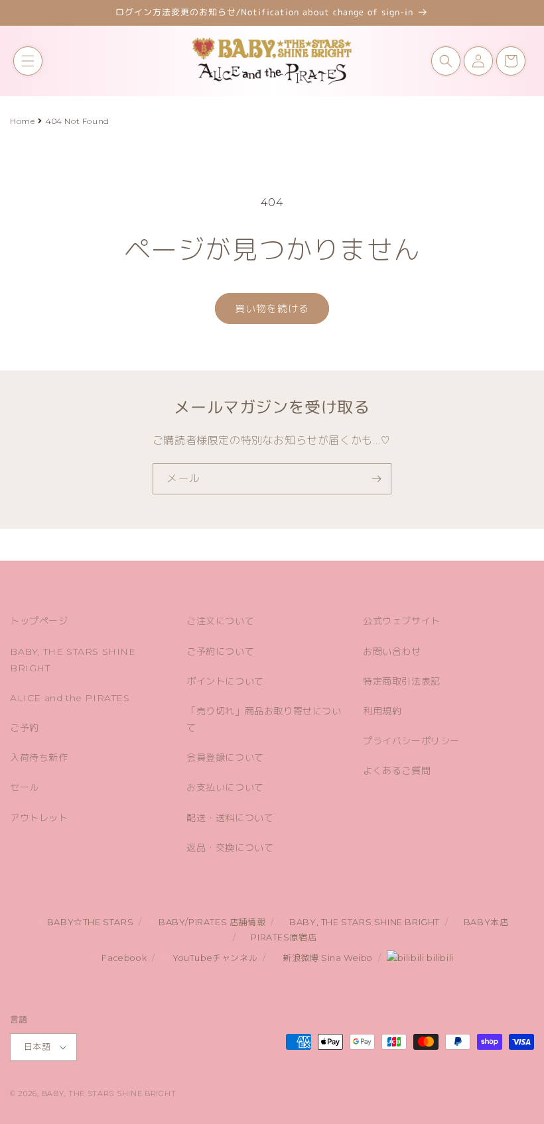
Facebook (123, 958)
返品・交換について (229, 848)
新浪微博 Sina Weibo (326, 958)
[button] (27, 61)
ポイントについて (225, 681)
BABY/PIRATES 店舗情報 (210, 922)
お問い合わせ (392, 651)
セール (24, 787)
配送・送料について (229, 818)
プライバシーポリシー (411, 741)
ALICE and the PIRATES (70, 698)
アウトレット (39, 818)
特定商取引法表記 (402, 681)
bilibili (438, 958)
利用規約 (382, 711)
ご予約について (220, 651)
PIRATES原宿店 (282, 937)
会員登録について (225, 757)
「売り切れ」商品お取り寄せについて (264, 719)
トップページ (39, 621)
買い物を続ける (272, 308)
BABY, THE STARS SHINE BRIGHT (73, 660)
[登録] (376, 478)
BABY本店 (484, 922)
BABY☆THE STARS (88, 922)
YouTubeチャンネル (213, 958)
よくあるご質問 (397, 771)
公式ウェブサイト (402, 621)
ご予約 (24, 728)
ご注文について (220, 621)
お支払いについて (225, 787)
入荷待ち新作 (39, 757)
